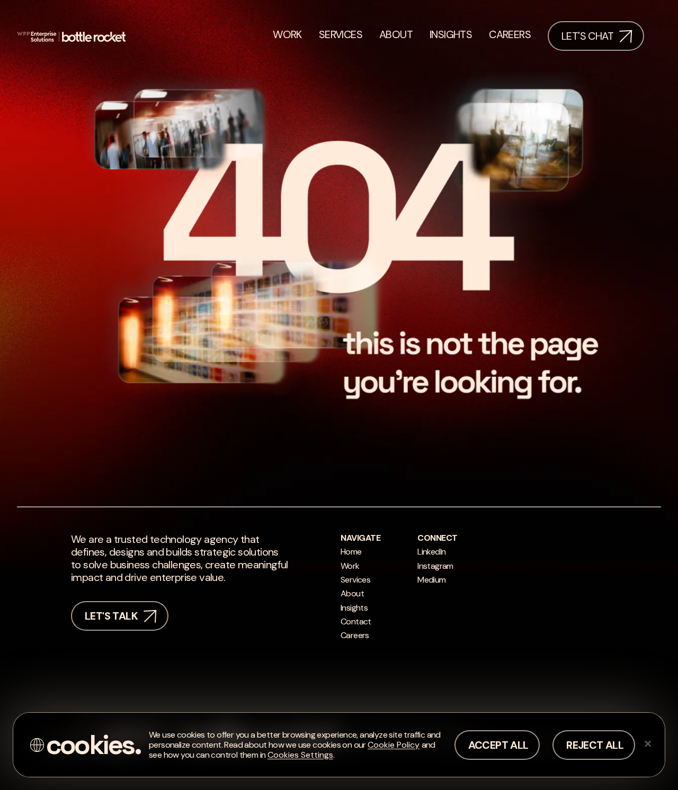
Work (350, 566)
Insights (354, 608)
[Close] (647, 743)
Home (351, 552)
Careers (355, 635)
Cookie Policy (394, 744)
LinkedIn (431, 552)
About (352, 593)
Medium (431, 580)
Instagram (435, 566)
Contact (356, 621)
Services (355, 580)
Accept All (498, 745)
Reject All (594, 745)
